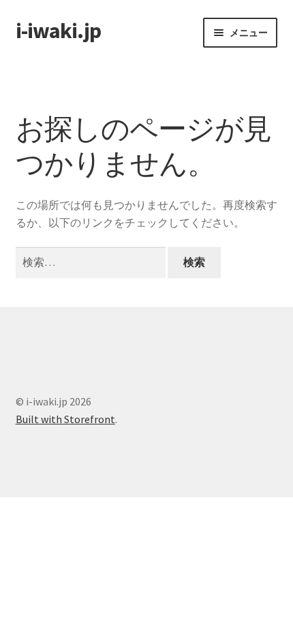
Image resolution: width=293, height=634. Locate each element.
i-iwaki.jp (58, 30)
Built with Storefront (65, 419)
